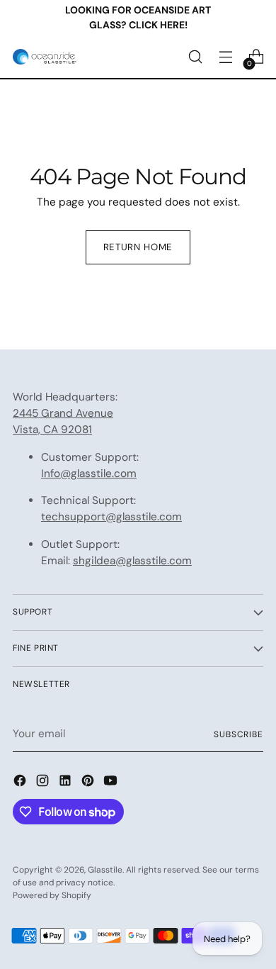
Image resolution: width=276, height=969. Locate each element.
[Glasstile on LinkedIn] (66, 782)
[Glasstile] (44, 57)
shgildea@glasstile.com (132, 561)
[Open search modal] (194, 57)
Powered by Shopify (52, 895)
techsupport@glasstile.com (111, 517)
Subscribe (238, 734)
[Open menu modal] (225, 57)
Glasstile (105, 869)
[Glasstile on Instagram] (43, 782)
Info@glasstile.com (89, 473)
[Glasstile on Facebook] (21, 782)
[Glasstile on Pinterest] (89, 782)
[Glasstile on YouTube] (111, 782)
